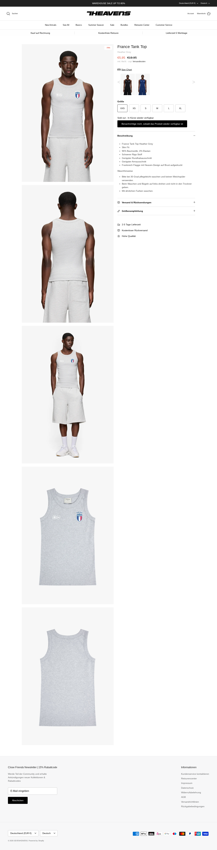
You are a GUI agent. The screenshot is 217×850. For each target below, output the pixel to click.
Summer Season (96, 25)
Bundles (124, 25)
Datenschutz (187, 788)
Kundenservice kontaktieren (195, 774)
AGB (183, 797)
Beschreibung (125, 135)
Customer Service (164, 25)
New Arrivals (50, 25)
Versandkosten (139, 61)
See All (66, 25)
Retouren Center (141, 25)
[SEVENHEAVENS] (108, 13)
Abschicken (18, 800)
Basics (79, 25)
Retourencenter (189, 778)
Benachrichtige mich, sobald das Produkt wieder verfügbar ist (152, 124)
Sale (112, 25)
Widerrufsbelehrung (191, 792)
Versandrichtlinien (190, 802)
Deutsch (204, 3)
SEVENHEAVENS (21, 841)
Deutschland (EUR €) (187, 3)
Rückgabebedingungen (192, 806)
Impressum (186, 783)
